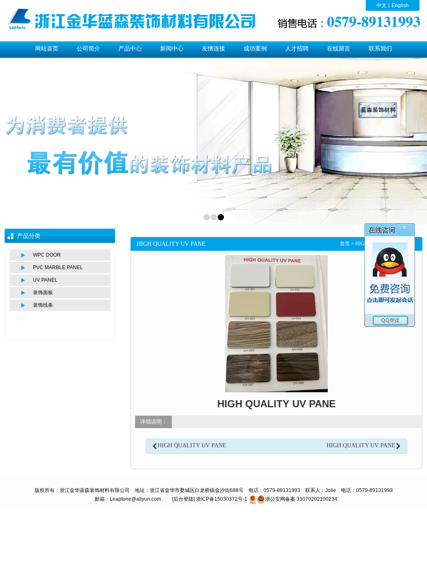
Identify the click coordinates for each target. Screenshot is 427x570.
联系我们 (380, 48)
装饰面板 (43, 292)
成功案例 (255, 48)
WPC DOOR (47, 255)
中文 (382, 5)
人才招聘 (297, 48)
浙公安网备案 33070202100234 (301, 499)
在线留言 (338, 48)
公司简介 (88, 48)
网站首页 (46, 48)
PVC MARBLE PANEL (58, 267)
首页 (345, 244)
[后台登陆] (183, 499)
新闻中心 (171, 48)
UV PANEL (45, 280)
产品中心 (130, 48)
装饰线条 (43, 305)
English (400, 5)
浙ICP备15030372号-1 (221, 499)
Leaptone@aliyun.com (135, 499)
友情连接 (213, 48)
